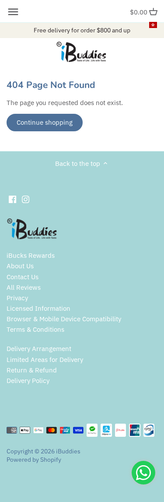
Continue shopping (45, 122)
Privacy (17, 298)
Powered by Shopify (34, 459)
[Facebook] (12, 199)
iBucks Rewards (31, 255)
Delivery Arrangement (39, 348)
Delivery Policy (28, 380)
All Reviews (24, 287)
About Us (20, 266)
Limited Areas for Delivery (45, 359)
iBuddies (68, 451)
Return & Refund (32, 370)
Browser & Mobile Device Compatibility (64, 319)
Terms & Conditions (35, 329)
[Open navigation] (13, 11)
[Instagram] (25, 199)
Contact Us (22, 277)
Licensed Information (38, 308)
